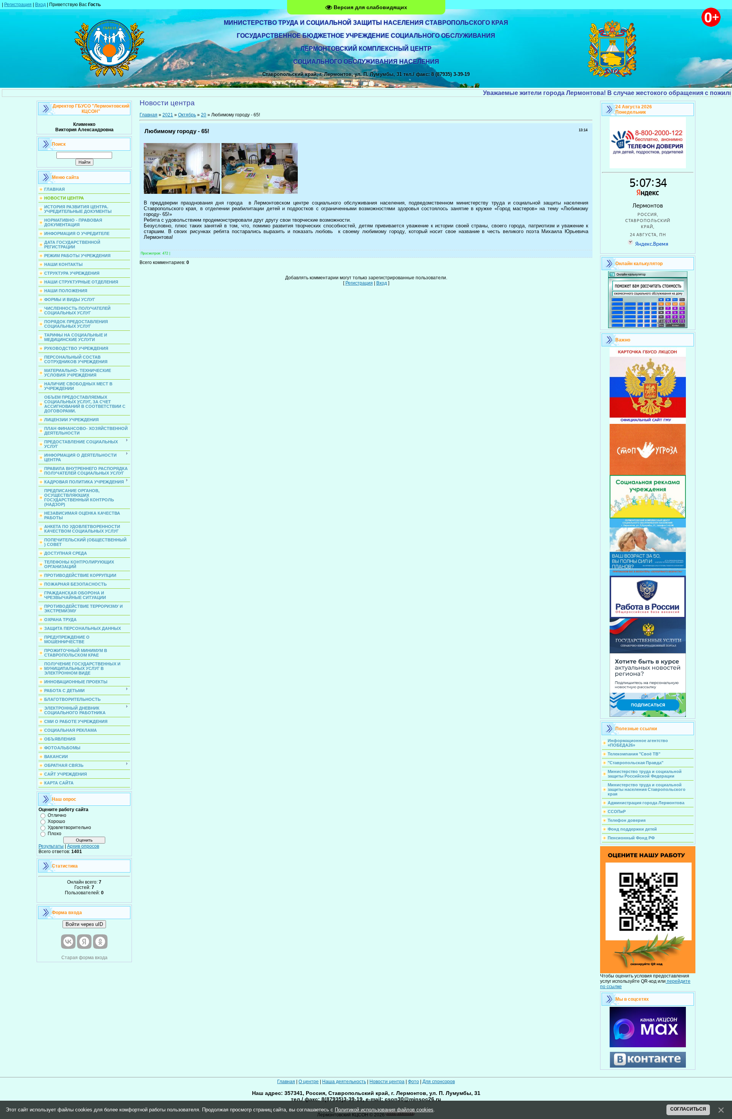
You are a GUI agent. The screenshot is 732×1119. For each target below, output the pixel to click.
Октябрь (187, 115)
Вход (40, 4)
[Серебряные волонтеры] (648, 574)
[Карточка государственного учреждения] (648, 422)
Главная (148, 115)
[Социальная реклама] (648, 517)
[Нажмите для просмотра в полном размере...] (182, 192)
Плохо (54, 833)
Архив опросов (83, 846)
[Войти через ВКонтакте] (68, 941)
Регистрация (18, 4)
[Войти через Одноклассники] (100, 941)
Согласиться (688, 1109)
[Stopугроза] (648, 473)
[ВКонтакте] (648, 1066)
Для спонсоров (438, 1081)
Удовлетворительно (69, 827)
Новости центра (387, 1081)
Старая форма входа (84, 957)
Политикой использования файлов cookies (384, 1110)
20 (203, 115)
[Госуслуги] (648, 651)
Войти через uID (84, 924)
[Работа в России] (648, 617)
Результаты (51, 846)
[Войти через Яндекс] (84, 941)
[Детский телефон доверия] (648, 166)
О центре (309, 1081)
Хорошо (56, 821)
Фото (413, 1081)
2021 (167, 115)
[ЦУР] (648, 715)
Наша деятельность (344, 1081)
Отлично (57, 815)
